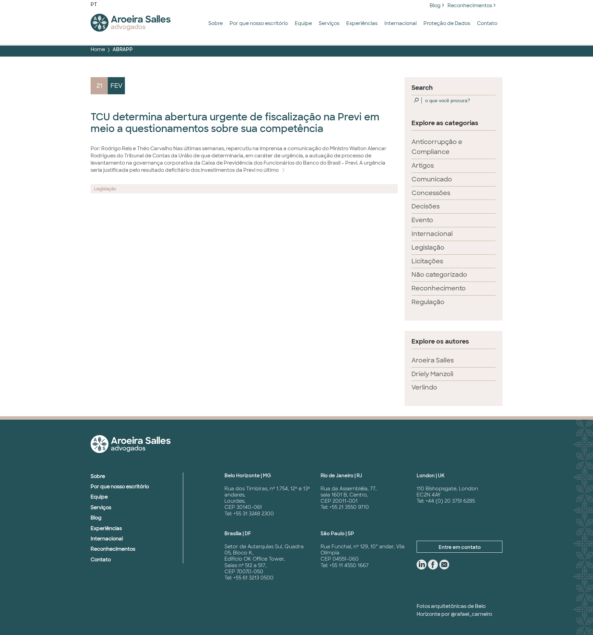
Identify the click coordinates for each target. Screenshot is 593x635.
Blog (435, 5)
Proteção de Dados (446, 23)
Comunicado (431, 179)
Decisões (425, 206)
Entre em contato (460, 547)
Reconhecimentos (469, 5)
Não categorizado (439, 275)
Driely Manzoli (432, 374)
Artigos (422, 165)
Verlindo (424, 387)
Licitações (427, 261)
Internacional (400, 23)
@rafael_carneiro (471, 614)
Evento (422, 220)
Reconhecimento (438, 288)
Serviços (329, 23)
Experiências (361, 23)
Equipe (303, 23)
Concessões (430, 193)
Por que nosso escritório (259, 23)
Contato (487, 23)
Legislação (427, 247)
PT (94, 4)
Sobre (215, 23)
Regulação (427, 302)
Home (98, 49)
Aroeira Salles (432, 360)
